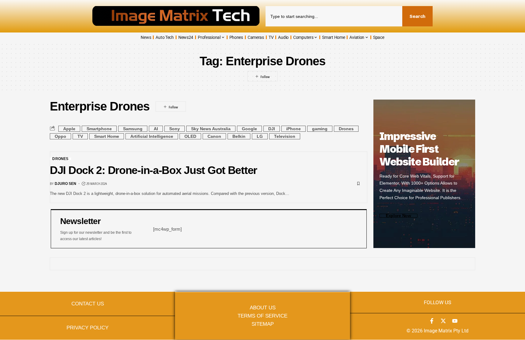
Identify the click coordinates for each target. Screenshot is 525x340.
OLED (190, 136)
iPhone (293, 128)
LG (260, 136)
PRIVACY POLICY (87, 328)
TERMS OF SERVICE (262, 316)
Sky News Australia (211, 128)
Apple (69, 128)
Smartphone (99, 128)
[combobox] (334, 16)
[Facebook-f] (431, 321)
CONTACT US (87, 304)
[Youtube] (455, 321)
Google (249, 128)
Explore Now (398, 216)
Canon (214, 136)
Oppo (60, 136)
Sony (174, 128)
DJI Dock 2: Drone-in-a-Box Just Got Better (153, 170)
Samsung (132, 128)
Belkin (238, 136)
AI (156, 128)
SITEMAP (263, 324)
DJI (271, 128)
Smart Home (106, 136)
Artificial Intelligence (151, 136)
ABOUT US (263, 307)
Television (284, 136)
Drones (346, 128)
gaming (320, 128)
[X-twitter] (443, 321)
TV (80, 136)
